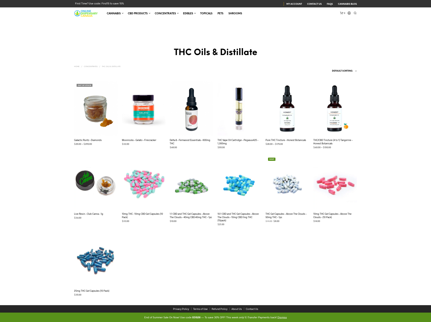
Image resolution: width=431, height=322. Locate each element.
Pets (220, 13)
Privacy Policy (181, 308)
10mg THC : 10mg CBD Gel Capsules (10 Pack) (142, 215)
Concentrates (165, 13)
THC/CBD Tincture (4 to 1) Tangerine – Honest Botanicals (333, 142)
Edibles (188, 13)
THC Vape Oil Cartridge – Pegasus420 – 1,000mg (238, 142)
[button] (342, 13)
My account (294, 4)
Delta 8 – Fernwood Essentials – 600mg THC (190, 142)
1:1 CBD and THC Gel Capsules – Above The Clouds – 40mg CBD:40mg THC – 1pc (191, 215)
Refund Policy (219, 308)
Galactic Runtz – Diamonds (88, 140)
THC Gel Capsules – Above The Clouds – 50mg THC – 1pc (286, 215)
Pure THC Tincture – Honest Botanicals (286, 140)
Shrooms (235, 13)
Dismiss (282, 317)
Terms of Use (200, 308)
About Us (236, 308)
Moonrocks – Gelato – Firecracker (139, 140)
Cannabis (114, 13)
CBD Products (138, 13)
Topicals (206, 13)
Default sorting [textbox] (342, 71)
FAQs (330, 4)
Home (76, 67)
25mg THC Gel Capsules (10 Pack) (91, 290)
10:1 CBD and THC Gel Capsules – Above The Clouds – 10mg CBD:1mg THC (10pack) (238, 217)
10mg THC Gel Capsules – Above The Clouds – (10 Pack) (332, 215)
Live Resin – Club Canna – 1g (88, 213)
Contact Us (314, 4)
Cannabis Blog (347, 4)
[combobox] (338, 71)
